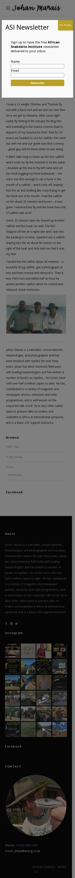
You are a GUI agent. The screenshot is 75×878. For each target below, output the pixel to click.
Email (15, 70)
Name (15, 61)
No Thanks (66, 25)
